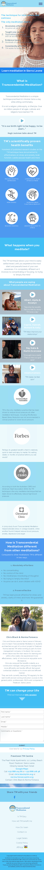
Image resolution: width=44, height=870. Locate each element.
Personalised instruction (15, 34)
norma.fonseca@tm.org (22, 777)
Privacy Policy (29, 749)
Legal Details (22, 838)
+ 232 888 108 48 (32, 771)
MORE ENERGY (11, 202)
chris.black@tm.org (23, 774)
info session (31, 695)
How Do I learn (22, 827)
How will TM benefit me (22, 821)
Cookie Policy (22, 843)
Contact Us (22, 832)
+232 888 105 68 (15, 771)
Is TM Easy (22, 816)
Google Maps (22, 769)
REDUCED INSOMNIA (11, 226)
